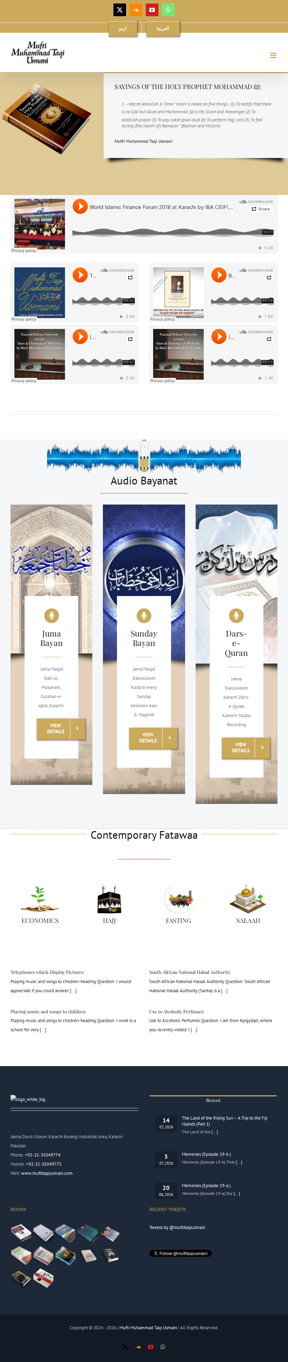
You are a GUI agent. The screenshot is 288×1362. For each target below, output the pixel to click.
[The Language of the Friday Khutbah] (87, 1234)
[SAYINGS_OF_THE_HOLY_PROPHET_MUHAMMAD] (46, 74)
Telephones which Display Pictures (47, 972)
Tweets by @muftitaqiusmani (177, 1227)
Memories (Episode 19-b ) (206, 1154)
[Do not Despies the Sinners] (21, 1256)
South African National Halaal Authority (190, 972)
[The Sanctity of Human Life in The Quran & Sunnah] (21, 1234)
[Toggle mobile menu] (273, 55)
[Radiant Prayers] (109, 1234)
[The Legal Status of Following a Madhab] (43, 1234)
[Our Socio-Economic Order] (65, 1256)
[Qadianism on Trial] (43, 1256)
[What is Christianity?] (43, 1278)
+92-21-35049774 (42, 1155)
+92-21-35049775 (43, 1164)
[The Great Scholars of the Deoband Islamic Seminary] (87, 1256)
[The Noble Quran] (21, 1278)
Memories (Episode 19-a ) (206, 1186)
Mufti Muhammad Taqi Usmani (148, 1328)
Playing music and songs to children (48, 1011)
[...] (73, 991)
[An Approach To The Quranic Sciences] (109, 1256)
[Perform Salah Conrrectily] (65, 1234)
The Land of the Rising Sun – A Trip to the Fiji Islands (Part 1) (224, 1121)
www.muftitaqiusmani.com (47, 1173)
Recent (213, 1100)
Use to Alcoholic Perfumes (176, 1011)
